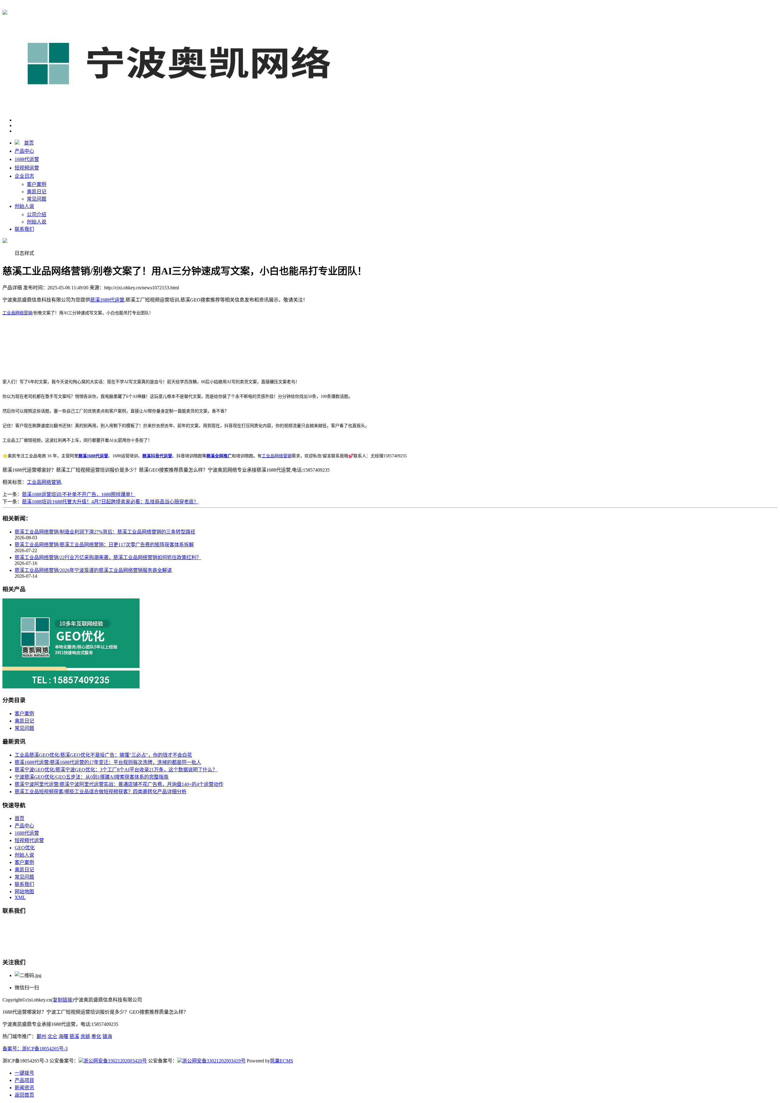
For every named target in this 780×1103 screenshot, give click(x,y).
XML (20, 897)
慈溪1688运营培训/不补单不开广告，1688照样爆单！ (78, 494)
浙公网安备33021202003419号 (214, 1060)
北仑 (52, 1036)
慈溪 (74, 1036)
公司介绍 (36, 214)
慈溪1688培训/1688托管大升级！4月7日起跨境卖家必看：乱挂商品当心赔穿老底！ (110, 501)
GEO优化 (25, 847)
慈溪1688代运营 (107, 6)
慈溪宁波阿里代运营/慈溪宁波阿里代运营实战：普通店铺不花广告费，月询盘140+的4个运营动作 (119, 784)
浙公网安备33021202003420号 (115, 1060)
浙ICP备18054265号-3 (45, 1048)
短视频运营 (27, 167)
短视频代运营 (29, 840)
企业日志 (24, 176)
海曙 (63, 1036)
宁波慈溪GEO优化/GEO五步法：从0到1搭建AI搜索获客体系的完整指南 (91, 777)
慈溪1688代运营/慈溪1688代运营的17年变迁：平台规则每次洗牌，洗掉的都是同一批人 (108, 762)
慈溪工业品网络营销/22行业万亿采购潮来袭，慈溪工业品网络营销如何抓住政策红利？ (108, 557)
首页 (29, 142)
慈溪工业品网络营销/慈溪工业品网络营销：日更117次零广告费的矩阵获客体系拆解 (104, 544)
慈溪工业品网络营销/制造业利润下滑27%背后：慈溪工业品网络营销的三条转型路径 (105, 531)
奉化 (96, 1036)
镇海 (107, 1036)
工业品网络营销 (17, 313)
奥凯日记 (36, 191)
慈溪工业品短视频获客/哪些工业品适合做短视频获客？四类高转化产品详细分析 (100, 791)
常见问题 (36, 199)
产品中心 (24, 151)
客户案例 (36, 184)
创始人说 (24, 206)
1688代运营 (27, 159)
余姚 (85, 1036)
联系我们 (24, 229)
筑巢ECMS (281, 1060)
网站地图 (24, 891)
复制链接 (62, 999)
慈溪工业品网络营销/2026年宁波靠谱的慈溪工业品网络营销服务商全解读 (93, 570)
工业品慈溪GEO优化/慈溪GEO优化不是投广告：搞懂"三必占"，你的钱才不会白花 (103, 755)
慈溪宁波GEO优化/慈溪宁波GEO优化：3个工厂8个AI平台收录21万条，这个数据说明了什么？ (116, 769)
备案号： (12, 1048)
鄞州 (41, 1036)
